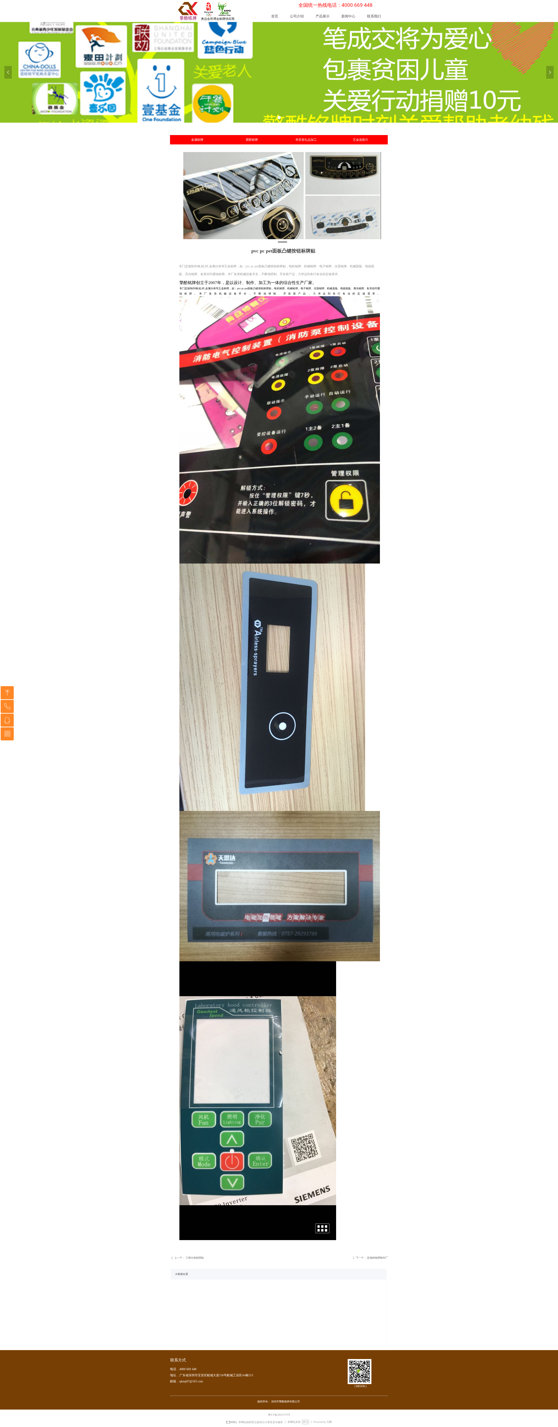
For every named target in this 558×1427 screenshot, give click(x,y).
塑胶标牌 (252, 139)
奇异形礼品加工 (306, 139)
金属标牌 (197, 139)
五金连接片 (360, 139)
